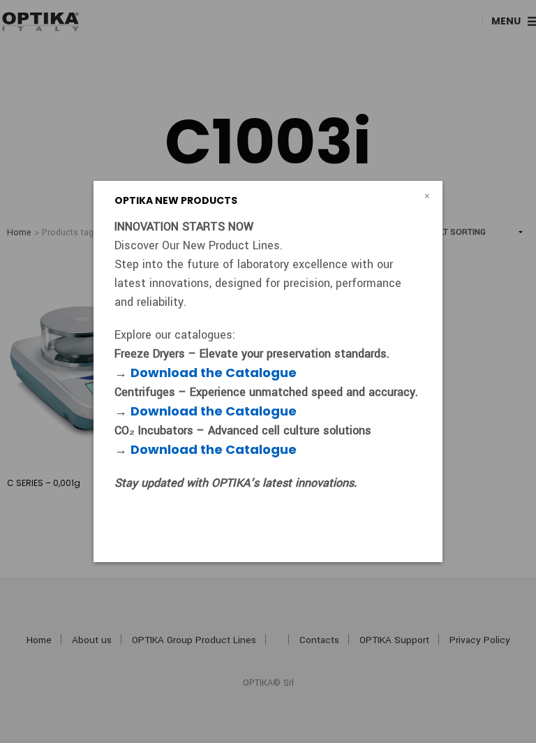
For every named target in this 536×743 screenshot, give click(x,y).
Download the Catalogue (214, 372)
